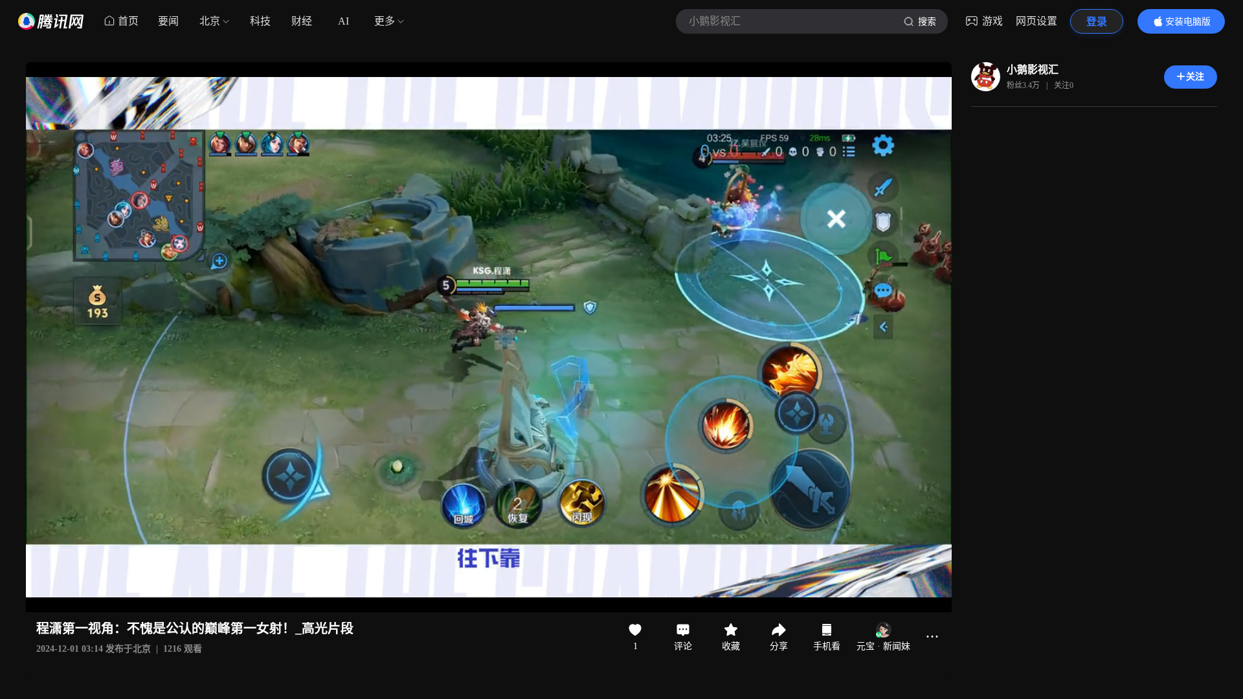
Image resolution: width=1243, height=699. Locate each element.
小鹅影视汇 (1032, 69)
